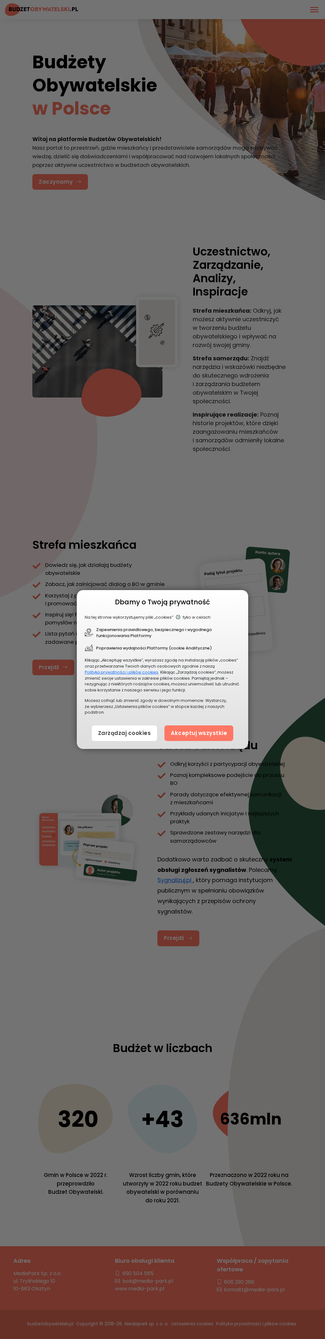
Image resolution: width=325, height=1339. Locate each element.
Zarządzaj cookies (124, 733)
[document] (162, 669)
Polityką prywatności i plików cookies (121, 672)
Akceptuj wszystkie (199, 733)
